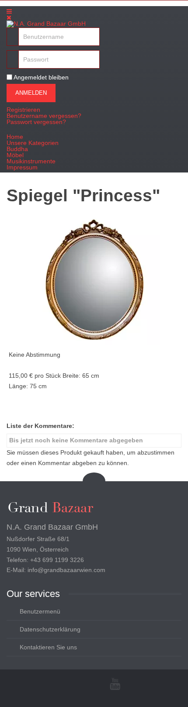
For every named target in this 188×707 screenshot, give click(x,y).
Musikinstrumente (31, 161)
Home (15, 136)
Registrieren (23, 109)
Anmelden (31, 93)
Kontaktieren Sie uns (48, 647)
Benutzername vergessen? (44, 115)
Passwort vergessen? (36, 121)
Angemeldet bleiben (41, 77)
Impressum (22, 167)
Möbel (15, 155)
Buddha (17, 148)
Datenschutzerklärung (50, 629)
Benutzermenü (40, 611)
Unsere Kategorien (33, 142)
